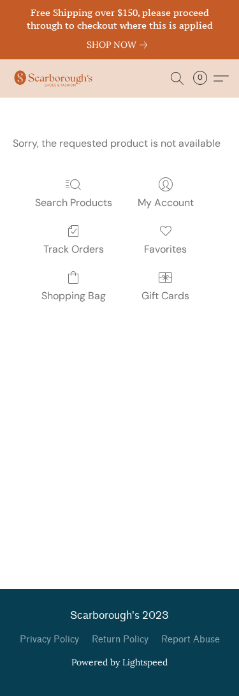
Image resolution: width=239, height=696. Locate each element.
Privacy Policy (49, 639)
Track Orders (73, 249)
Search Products (73, 202)
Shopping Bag (73, 295)
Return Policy (120, 639)
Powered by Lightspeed (119, 662)
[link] (119, 44)
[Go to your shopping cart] (204, 78)
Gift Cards (165, 295)
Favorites (165, 249)
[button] (55, 78)
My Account (166, 202)
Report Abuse (190, 639)
